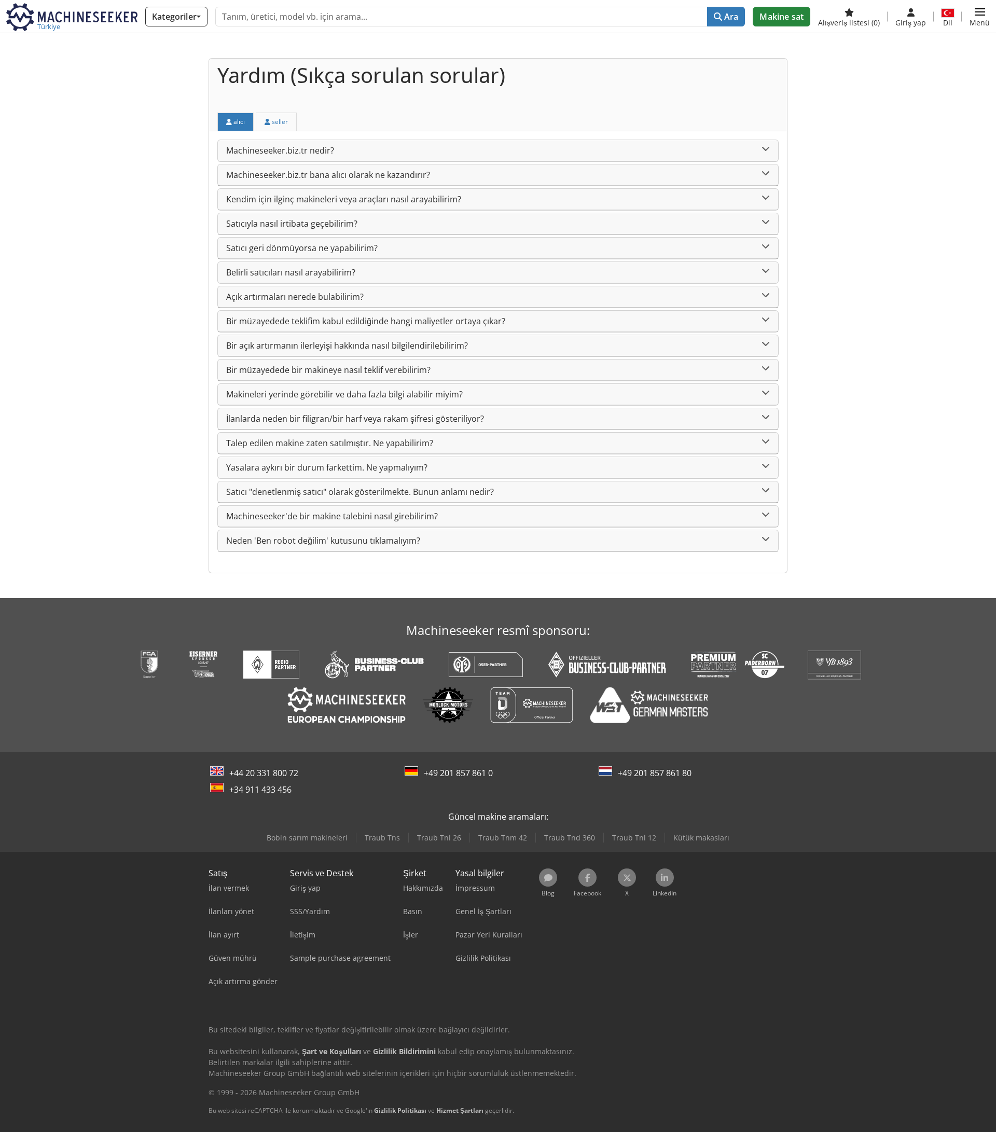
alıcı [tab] (238, 121)
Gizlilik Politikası (400, 1110)
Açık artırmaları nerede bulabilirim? (295, 296)
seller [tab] (279, 121)
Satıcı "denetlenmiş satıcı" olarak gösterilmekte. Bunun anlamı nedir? (360, 492)
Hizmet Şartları (459, 1110)
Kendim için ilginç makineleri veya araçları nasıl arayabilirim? (343, 199)
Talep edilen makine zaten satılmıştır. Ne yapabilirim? (329, 443)
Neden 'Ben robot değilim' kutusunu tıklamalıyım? (323, 540)
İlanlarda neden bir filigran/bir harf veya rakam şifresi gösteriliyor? (355, 418)
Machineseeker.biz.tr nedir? (280, 150)
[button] (980, 16)
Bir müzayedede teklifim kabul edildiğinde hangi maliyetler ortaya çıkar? (365, 321)
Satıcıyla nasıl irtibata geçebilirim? (291, 223)
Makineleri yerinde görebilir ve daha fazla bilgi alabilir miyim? (344, 394)
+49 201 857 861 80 (654, 773)
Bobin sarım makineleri (307, 838)
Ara (730, 16)
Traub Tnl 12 (634, 838)
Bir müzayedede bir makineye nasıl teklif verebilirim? (328, 370)
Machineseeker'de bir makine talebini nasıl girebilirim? (332, 516)
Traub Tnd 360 (569, 838)
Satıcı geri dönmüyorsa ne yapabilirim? (302, 248)
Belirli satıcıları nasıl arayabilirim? (290, 272)
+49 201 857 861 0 (458, 773)
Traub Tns (382, 838)
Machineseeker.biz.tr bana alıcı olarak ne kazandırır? (328, 175)
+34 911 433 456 (260, 789)
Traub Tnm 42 (502, 838)
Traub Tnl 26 (439, 838)
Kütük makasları (701, 838)
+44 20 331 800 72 (263, 773)
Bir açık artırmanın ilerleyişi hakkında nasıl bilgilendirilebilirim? (347, 345)
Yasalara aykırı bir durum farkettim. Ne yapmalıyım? (326, 467)
